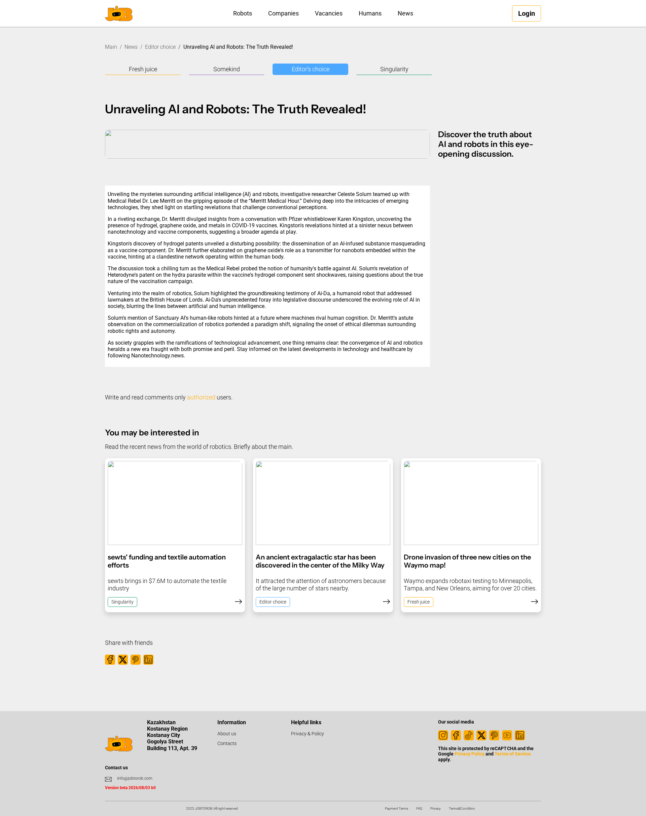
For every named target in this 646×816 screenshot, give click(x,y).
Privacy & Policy (307, 733)
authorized (201, 397)
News (405, 13)
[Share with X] (123, 660)
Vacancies (329, 13)
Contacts (227, 743)
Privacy (435, 808)
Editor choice (160, 47)
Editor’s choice (310, 69)
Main (111, 47)
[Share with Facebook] (110, 660)
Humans (370, 13)
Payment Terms (396, 808)
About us (226, 733)
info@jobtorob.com (134, 778)
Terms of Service (513, 753)
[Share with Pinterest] (136, 660)
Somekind (226, 69)
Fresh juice (143, 69)
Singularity (394, 69)
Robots (242, 13)
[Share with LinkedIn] (148, 660)
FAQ (419, 808)
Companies (283, 13)
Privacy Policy (470, 753)
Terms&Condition (462, 808)
